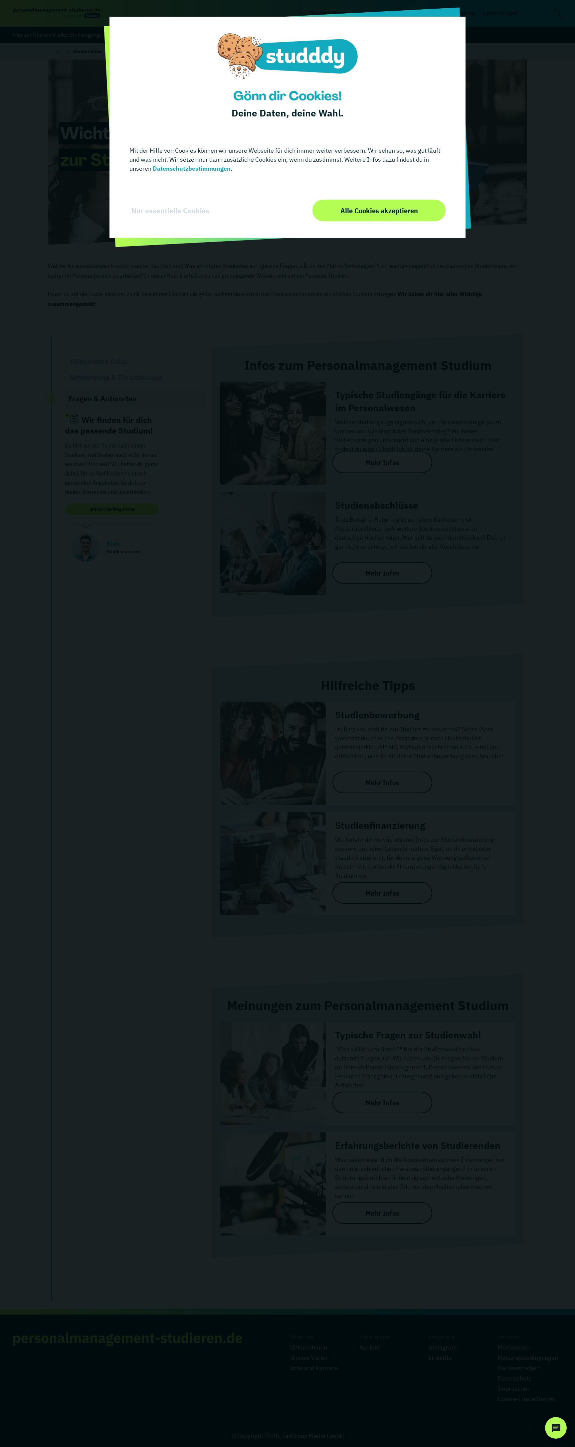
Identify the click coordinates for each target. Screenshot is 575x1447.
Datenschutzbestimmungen (191, 168)
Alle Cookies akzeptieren (379, 210)
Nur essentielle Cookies (170, 210)
